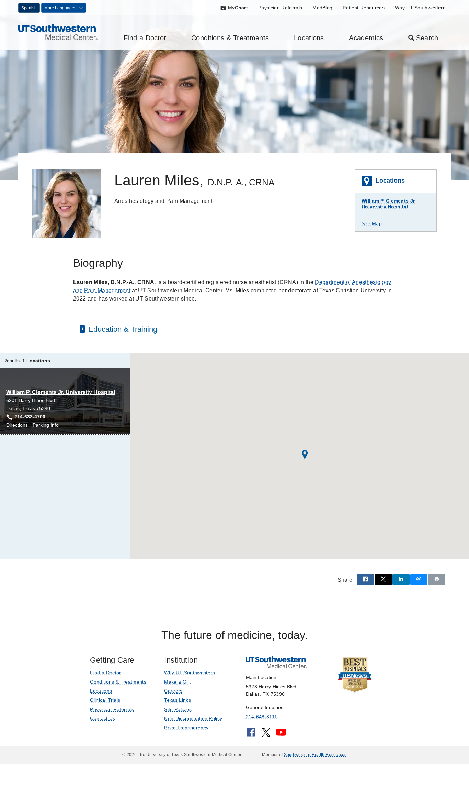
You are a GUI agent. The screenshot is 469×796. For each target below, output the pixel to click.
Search (427, 38)
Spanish (29, 8)
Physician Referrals (280, 7)
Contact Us (102, 718)
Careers (173, 691)
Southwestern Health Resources (315, 754)
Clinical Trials (105, 700)
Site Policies (178, 709)
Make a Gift (177, 682)
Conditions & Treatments (230, 38)
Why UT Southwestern (420, 7)
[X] (266, 735)
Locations (309, 38)
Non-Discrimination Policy (193, 718)
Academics (366, 38)
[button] (305, 454)
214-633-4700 (29, 416)
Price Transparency (186, 727)
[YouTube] (281, 735)
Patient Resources (363, 7)
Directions (17, 425)
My (238, 7)
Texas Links (177, 700)
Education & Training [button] (121, 329)
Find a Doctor (145, 38)
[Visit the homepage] (58, 32)
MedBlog (322, 7)
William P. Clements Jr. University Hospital (389, 203)
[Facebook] (251, 735)
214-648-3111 (261, 716)
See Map (372, 223)
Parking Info (46, 425)
